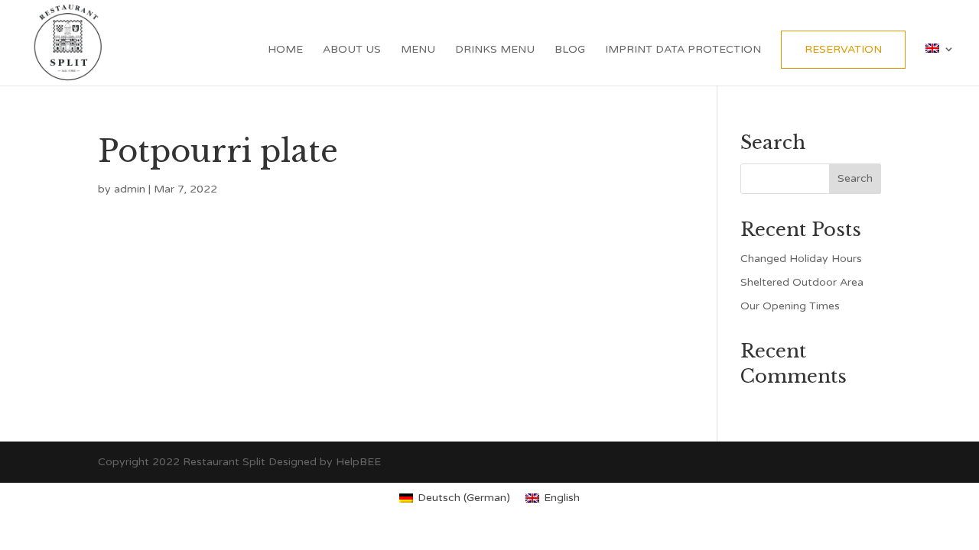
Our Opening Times (790, 305)
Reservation (843, 49)
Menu (418, 50)
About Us (352, 50)
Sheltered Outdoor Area (802, 282)
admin (129, 189)
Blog (570, 50)
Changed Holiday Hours (801, 258)
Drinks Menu (495, 50)
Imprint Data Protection (683, 50)
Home (285, 50)
